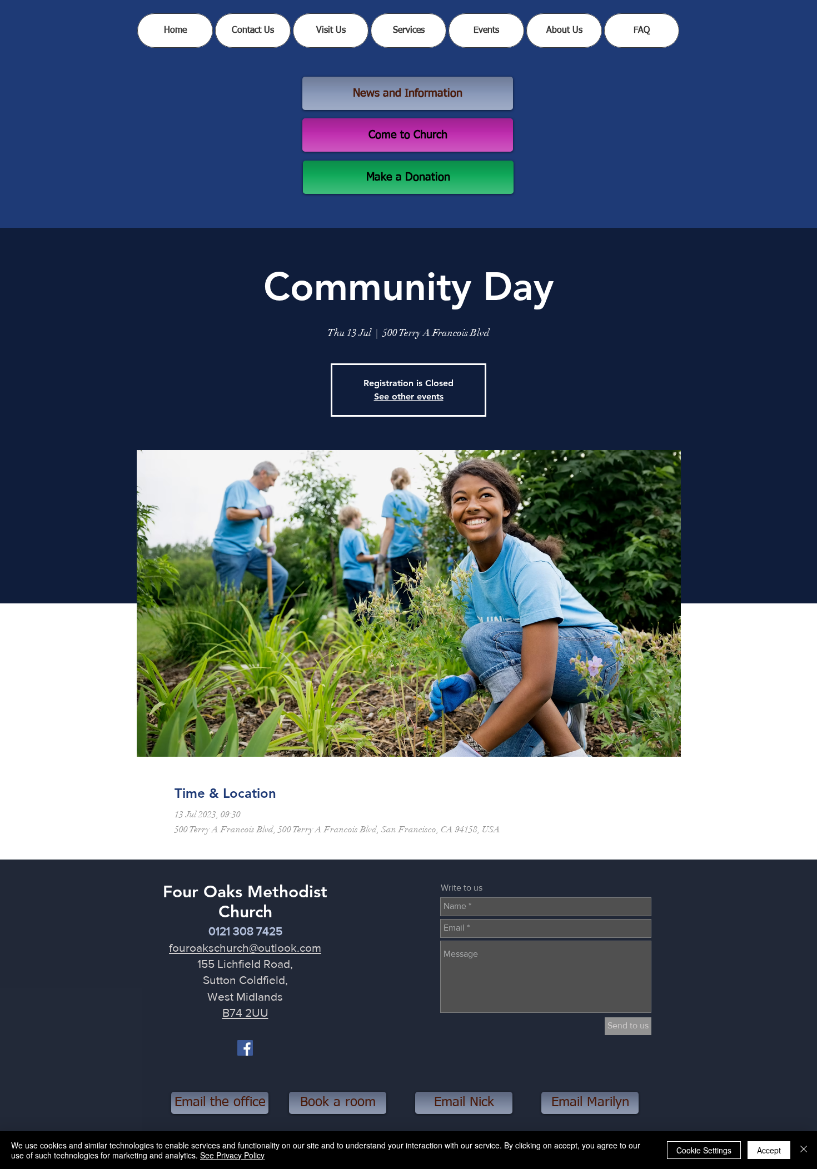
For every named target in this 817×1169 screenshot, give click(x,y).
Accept (769, 1150)
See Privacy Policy (232, 1155)
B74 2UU (245, 1012)
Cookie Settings (703, 1150)
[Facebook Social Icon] (245, 1048)
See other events (409, 396)
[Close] (803, 1150)
